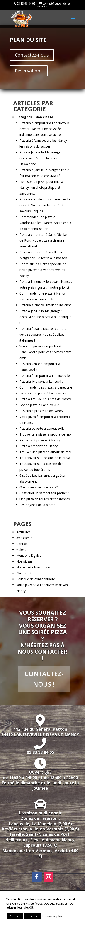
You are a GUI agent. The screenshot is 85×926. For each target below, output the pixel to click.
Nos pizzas (24, 561)
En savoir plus (52, 916)
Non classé (44, 117)
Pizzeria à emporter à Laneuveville (44, 375)
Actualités (23, 532)
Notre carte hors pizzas (33, 567)
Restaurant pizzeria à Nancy (40, 440)
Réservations (29, 71)
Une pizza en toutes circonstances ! (45, 499)
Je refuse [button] (32, 916)
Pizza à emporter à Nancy (38, 446)
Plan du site (24, 573)
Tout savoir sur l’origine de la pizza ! (45, 458)
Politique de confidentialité (35, 579)
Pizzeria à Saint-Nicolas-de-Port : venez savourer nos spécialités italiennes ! (43, 334)
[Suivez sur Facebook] (37, 877)
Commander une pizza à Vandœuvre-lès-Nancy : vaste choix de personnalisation (45, 223)
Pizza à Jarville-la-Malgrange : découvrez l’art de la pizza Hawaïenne (40, 158)
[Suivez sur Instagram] (48, 877)
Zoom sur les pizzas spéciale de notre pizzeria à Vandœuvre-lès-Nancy (42, 270)
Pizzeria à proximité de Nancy (41, 411)
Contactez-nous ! (43, 679)
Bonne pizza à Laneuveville (39, 405)
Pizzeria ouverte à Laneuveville (42, 428)
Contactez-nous (32, 55)
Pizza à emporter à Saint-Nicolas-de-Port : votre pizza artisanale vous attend (44, 240)
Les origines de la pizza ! (37, 505)
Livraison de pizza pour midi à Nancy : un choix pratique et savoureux (41, 187)
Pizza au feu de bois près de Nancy (45, 399)
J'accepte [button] (15, 916)
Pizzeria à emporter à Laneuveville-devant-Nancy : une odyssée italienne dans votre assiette (45, 129)
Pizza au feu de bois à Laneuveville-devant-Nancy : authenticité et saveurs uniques (45, 205)
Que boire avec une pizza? (38, 487)
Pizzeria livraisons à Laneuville (41, 381)
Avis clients (24, 538)
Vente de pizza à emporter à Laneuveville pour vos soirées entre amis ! (45, 352)
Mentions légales (28, 555)
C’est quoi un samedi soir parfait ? (44, 493)
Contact (22, 544)
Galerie (21, 549)
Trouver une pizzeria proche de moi (45, 434)
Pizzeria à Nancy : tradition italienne (45, 305)
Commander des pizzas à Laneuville (45, 387)
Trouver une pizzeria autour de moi (45, 452)
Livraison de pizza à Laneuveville (43, 393)
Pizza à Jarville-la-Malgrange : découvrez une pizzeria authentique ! (45, 317)
